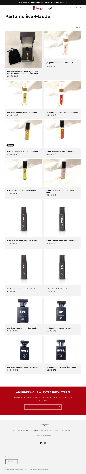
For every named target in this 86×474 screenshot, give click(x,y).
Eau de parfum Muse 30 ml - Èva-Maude (22, 367)
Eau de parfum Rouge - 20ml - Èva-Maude (62, 112)
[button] (4, 8)
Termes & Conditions (43, 435)
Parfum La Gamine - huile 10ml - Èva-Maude (60, 191)
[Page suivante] (48, 380)
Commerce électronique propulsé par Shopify (34, 469)
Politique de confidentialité (61, 430)
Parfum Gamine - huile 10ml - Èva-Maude (61, 240)
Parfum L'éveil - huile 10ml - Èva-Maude (22, 151)
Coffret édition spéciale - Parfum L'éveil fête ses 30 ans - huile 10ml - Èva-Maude (23, 72)
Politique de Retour (20, 430)
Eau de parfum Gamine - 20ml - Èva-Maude (60, 63)
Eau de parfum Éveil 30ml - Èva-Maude (61, 367)
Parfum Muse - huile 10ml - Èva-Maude (61, 151)
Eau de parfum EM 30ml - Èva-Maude (60, 328)
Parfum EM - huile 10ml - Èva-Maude (21, 190)
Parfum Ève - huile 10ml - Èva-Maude (60, 289)
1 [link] (37, 380)
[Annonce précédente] (4, 2)
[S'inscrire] (59, 407)
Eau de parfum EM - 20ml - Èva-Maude (22, 112)
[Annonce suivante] (82, 2)
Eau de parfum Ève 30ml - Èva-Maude (22, 328)
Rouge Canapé (15, 469)
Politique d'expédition (39, 430)
